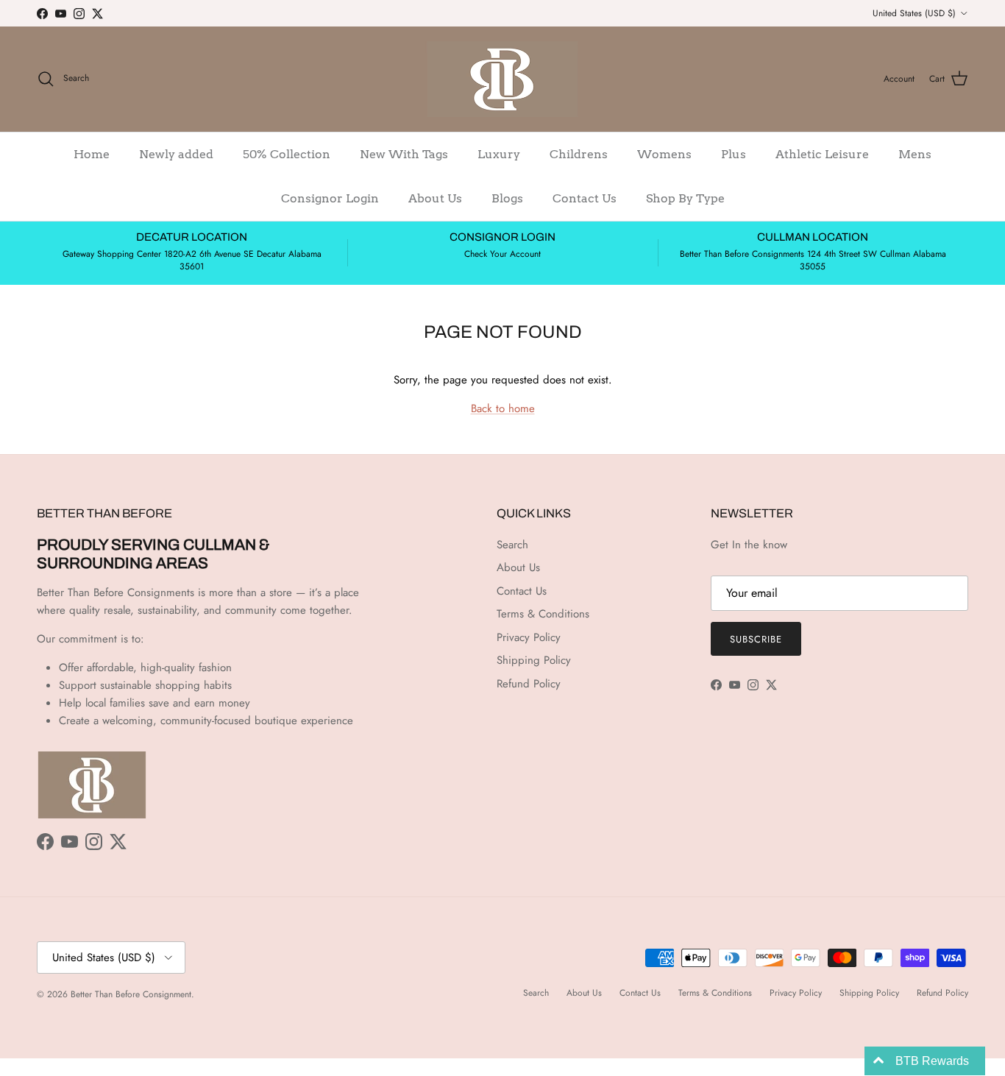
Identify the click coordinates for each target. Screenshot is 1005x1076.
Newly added (176, 154)
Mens (914, 154)
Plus (733, 154)
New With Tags (404, 154)
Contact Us (585, 198)
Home (92, 154)
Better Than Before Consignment (131, 994)
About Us (435, 198)
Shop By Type (685, 198)
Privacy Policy (529, 637)
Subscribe (756, 639)
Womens (664, 154)
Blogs (507, 198)
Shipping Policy (534, 660)
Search (512, 545)
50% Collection (286, 154)
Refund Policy (529, 684)
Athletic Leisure (822, 154)
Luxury (498, 154)
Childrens (579, 154)
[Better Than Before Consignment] (502, 79)
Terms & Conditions (543, 614)
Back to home (503, 408)
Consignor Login (330, 198)
